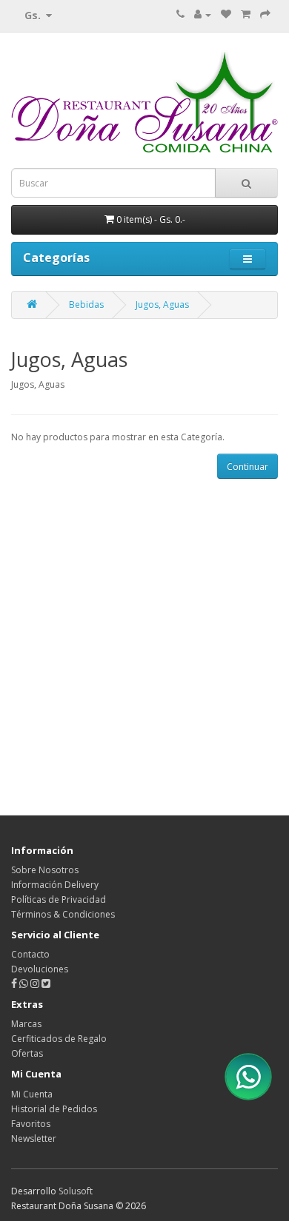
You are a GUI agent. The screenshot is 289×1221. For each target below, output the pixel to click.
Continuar (247, 466)
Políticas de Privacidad (58, 899)
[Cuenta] (202, 14)
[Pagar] (265, 14)
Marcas (26, 1024)
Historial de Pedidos (54, 1109)
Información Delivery (55, 884)
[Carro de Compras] (245, 14)
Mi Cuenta (32, 1094)
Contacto (30, 954)
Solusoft (76, 1191)
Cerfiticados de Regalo (59, 1038)
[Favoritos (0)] (226, 14)
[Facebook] (14, 984)
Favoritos (30, 1123)
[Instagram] (35, 984)
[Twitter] (45, 984)
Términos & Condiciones (63, 914)
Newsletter (33, 1138)
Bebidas (86, 304)
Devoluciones (39, 969)
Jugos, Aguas (162, 304)
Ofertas (27, 1053)
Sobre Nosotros (45, 870)
